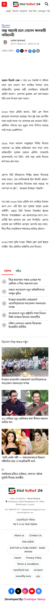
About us (19, 535)
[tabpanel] (25, 302)
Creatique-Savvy (34, 599)
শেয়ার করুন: (8, 51)
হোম (38, 576)
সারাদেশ (23, 11)
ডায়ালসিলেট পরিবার (26, 520)
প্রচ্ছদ (8, 11)
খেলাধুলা (42, 11)
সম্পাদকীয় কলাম (23, 576)
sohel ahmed (18, 40)
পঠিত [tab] (18, 271)
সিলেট (15, 11)
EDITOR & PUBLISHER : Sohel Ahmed (28, 549)
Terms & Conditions (28, 564)
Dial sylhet (28, 541)
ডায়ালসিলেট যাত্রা (21, 570)
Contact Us (35, 535)
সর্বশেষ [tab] (7, 271)
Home (17, 558)
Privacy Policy (34, 558)
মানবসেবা (38, 570)
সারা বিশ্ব (33, 11)
